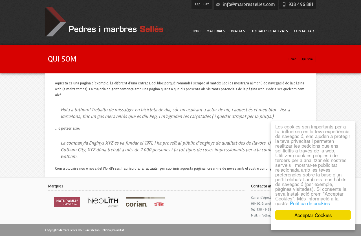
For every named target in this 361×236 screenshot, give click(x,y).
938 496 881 (301, 4)
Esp (198, 4)
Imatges (238, 31)
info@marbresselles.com (249, 4)
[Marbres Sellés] (105, 35)
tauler (154, 168)
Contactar (304, 31)
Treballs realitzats (269, 31)
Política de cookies (310, 203)
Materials (216, 31)
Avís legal (92, 230)
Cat (206, 4)
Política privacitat (112, 230)
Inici (197, 31)
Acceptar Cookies (313, 214)
